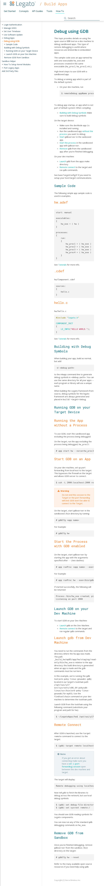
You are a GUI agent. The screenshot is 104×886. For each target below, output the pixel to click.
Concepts (24, 11)
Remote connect (67, 167)
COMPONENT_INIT (64, 323)
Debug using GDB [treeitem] (12, 41)
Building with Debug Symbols (73, 112)
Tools (49, 11)
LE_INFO (65, 329)
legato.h (73, 318)
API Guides (37, 11)
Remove (63, 148)
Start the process (68, 142)
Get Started (9, 11)
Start (62, 137)
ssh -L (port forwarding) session (71, 765)
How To (60, 11)
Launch (63, 161)
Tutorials (62, 264)
